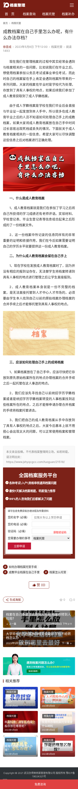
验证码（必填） (37, 531)
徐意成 (7, 46)
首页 (5, 23)
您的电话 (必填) (17, 524)
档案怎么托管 (57, 572)
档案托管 (48, 14)
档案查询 (29, 14)
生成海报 (15, 599)
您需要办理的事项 (19, 538)
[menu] (72, 5)
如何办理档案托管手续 (23, 566)
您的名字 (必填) (17, 517)
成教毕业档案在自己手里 (24, 572)
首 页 (9, 14)
